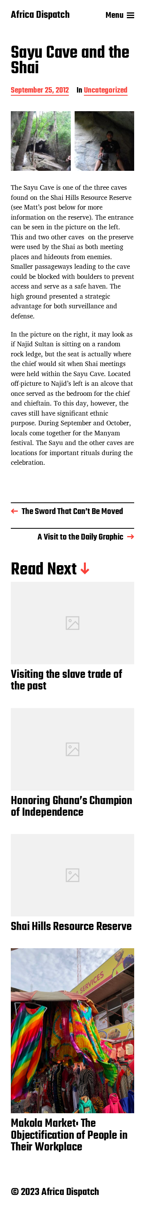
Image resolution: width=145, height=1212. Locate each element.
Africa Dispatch (40, 15)
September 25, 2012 (40, 91)
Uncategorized (106, 91)
